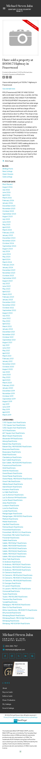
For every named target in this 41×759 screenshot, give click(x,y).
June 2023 (6, 286)
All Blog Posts (7, 169)
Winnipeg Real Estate (10, 621)
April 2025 (6, 227)
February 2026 (8, 200)
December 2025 (8, 206)
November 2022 (8, 305)
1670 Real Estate (9, 430)
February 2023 (8, 297)
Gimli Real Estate (9, 468)
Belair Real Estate (9, 454)
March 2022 (7, 326)
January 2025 (7, 235)
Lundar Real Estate (9, 511)
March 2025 (7, 230)
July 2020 (6, 372)
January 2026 (7, 203)
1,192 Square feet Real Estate (13, 425)
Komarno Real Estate (10, 489)
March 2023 (7, 294)
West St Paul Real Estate (12, 607)
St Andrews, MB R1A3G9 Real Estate (16, 567)
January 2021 (7, 361)
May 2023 (6, 289)
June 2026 (6, 192)
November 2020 (8, 364)
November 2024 (8, 240)
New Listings (7, 171)
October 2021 (7, 337)
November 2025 (8, 208)
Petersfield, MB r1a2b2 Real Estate (16, 535)
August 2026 (7, 187)
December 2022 (8, 302)
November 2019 (8, 393)
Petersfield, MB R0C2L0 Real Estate (16, 532)
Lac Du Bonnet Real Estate (13, 495)
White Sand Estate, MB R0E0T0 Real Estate (19, 610)
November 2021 (8, 334)
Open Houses (7, 174)
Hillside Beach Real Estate (12, 484)
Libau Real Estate (9, 503)
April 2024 (6, 259)
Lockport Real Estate (10, 505)
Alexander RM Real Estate (12, 438)
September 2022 (9, 310)
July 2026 (6, 190)
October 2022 (8, 308)
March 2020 (7, 382)
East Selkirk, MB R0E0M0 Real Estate (17, 462)
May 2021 (6, 350)
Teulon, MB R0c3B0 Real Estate (14, 597)
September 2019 (9, 399)
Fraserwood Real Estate (17, 74)
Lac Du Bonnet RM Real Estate (14, 497)
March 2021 (6, 356)
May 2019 (6, 409)
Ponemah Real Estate (10, 538)
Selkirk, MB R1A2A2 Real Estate (14, 551)
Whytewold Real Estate (11, 613)
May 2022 (6, 321)
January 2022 (7, 329)
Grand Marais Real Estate (12, 476)
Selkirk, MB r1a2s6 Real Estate (14, 556)
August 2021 (7, 342)
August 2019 (7, 401)
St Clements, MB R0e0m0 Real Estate (17, 575)
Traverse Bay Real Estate (12, 599)
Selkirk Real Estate (9, 540)
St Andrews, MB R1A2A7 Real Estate (16, 564)
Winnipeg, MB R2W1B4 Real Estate (16, 623)
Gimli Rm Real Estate (10, 471)
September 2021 (9, 340)
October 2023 (8, 275)
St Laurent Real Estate (11, 586)
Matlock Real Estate (10, 519)
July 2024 (6, 251)
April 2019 (6, 412)
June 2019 (6, 407)
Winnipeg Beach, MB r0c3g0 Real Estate (18, 618)
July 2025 (6, 219)
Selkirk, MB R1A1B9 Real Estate (14, 546)
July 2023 (6, 283)
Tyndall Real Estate (9, 602)
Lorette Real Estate (10, 508)
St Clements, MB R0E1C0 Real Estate (17, 578)
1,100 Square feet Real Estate (14, 422)
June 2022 (6, 318)
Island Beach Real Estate (12, 487)
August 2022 (7, 313)
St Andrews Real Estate (11, 562)
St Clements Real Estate (12, 572)
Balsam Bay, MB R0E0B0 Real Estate (17, 446)
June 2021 (6, 348)
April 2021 (6, 353)
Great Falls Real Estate (11, 481)
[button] (5, 655)
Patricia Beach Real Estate (12, 527)
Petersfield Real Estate (11, 530)
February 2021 (8, 358)
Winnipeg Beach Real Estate (13, 615)
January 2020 (7, 388)
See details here (8, 89)
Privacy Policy (8, 717)
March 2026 (7, 198)
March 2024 (7, 262)
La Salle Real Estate (10, 492)
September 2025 (9, 214)
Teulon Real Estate (9, 594)
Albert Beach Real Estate (12, 436)
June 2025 (6, 222)
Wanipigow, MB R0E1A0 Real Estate (16, 604)
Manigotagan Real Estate (12, 513)
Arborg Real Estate (9, 441)
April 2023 (6, 291)
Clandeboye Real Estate (12, 457)
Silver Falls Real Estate (11, 559)
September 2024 (9, 246)
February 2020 (8, 385)
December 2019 (8, 391)
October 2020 (8, 366)
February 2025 (8, 232)
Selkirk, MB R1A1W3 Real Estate (14, 548)
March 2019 (6, 415)
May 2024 (6, 257)
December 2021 (8, 332)
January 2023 (7, 299)
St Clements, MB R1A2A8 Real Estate (16, 580)
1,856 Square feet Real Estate (14, 428)
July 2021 (5, 345)
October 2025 (8, 211)
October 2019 (7, 396)
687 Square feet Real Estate (13, 433)
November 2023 (8, 273)
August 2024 (7, 249)
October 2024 (8, 243)
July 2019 (5, 404)
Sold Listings (7, 177)
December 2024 (8, 238)
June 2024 (6, 254)
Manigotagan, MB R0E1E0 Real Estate (17, 516)
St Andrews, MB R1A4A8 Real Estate (16, 570)
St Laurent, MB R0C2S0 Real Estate (16, 588)
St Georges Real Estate (11, 583)
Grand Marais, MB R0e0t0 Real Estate (17, 479)
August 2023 (7, 281)
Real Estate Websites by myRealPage (25, 717)
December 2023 (8, 270)
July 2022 (6, 315)
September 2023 (9, 278)
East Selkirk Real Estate (11, 460)
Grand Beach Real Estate (12, 473)
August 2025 (7, 216)
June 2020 (6, 374)
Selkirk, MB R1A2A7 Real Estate (14, 554)
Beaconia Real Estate (10, 449)
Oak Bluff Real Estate (10, 524)
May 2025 (6, 224)
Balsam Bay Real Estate (11, 444)
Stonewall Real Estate (11, 591)
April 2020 (6, 380)
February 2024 (8, 265)
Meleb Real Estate (9, 521)
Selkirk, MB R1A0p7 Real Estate (14, 543)
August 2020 (7, 369)
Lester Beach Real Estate (12, 500)
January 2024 (7, 267)
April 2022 (6, 324)
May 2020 (6, 377)
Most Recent (7, 184)
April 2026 (6, 195)
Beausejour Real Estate (11, 452)
